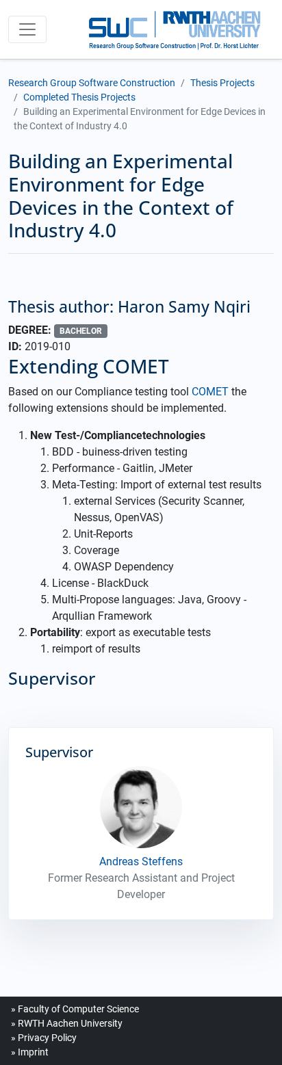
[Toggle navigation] (27, 29)
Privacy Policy (47, 1037)
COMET (210, 391)
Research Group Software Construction (91, 82)
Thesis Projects (222, 82)
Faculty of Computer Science (78, 1008)
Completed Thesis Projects (79, 97)
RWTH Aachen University (70, 1023)
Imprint (33, 1052)
